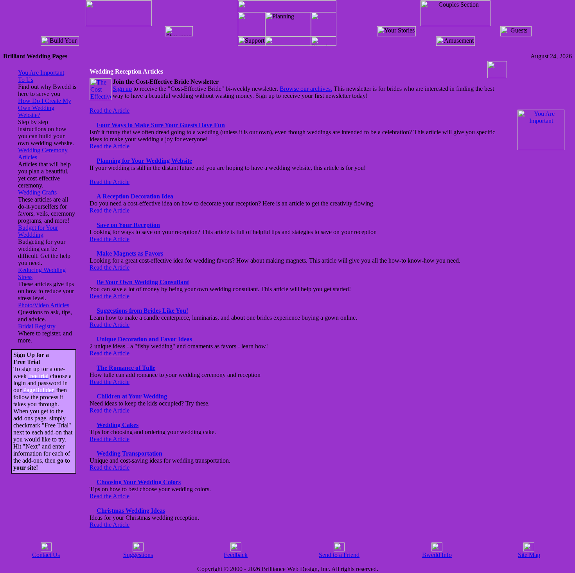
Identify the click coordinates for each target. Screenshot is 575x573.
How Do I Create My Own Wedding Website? (44, 107)
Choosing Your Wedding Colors (139, 482)
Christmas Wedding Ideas (131, 510)
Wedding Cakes (117, 425)
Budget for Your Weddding (38, 231)
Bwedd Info (437, 554)
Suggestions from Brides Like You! (142, 310)
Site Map (529, 554)
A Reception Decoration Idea (135, 196)
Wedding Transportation (129, 453)
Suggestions (138, 554)
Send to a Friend (339, 554)
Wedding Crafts (37, 192)
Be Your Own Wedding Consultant (143, 282)
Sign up (122, 88)
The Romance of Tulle (126, 367)
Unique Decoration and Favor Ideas (144, 339)
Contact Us (46, 554)
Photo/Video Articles (43, 305)
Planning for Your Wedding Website (144, 160)
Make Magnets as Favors (130, 253)
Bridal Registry (37, 326)
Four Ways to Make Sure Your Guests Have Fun (161, 125)
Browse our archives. (306, 88)
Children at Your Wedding (132, 396)
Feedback (236, 554)
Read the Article (109, 110)
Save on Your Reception (128, 225)
